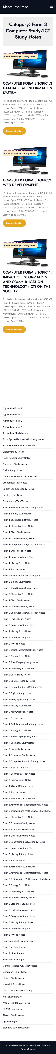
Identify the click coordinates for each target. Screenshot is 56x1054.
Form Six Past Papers (13, 953)
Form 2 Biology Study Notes (17, 581)
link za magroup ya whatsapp (17, 990)
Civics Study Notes (12, 470)
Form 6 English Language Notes (19, 909)
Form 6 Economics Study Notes (19, 903)
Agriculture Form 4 (12, 426)
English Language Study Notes (18, 488)
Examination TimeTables (15, 501)
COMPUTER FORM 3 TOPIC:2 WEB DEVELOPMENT (27, 182)
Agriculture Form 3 (12, 420)
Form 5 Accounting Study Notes (19, 798)
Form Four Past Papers (14, 947)
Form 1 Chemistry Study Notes (18, 525)
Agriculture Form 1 (12, 408)
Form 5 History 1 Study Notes (18, 854)
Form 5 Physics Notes (14, 860)
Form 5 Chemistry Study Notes (18, 816)
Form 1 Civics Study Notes (16, 532)
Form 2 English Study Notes (17, 618)
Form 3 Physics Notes (14, 717)
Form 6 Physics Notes (14, 934)
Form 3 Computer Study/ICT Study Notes (24, 686)
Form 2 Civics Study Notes (16, 600)
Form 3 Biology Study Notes (17, 655)
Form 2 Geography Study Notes (19, 625)
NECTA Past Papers (13, 1008)
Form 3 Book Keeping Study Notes (20, 662)
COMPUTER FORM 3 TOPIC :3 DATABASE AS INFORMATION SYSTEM (27, 88)
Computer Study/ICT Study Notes (20, 476)
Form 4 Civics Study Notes (16, 748)
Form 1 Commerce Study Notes (19, 538)
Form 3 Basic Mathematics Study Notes (23, 649)
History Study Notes (13, 978)
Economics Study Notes (15, 482)
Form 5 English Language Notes (19, 835)
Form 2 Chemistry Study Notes (18, 594)
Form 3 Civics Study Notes (16, 674)
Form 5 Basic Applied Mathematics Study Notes (27, 810)
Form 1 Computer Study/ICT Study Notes (24, 544)
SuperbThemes (28, 1049)
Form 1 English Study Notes (17, 550)
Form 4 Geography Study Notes (19, 773)
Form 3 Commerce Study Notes (19, 680)
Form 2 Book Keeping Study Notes (20, 587)
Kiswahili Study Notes (14, 984)
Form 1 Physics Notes (14, 569)
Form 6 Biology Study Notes (17, 885)
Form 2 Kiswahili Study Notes (18, 637)
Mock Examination (12, 996)
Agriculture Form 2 (12, 414)
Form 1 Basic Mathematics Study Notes (23, 507)
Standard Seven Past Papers (17, 1027)
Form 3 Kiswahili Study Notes (18, 711)
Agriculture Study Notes (15, 433)
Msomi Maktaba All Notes (16, 1002)
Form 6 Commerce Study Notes (19, 897)
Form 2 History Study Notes (17, 631)
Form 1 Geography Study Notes (19, 556)
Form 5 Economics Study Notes (19, 829)
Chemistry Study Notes (15, 464)
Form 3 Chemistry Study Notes (18, 668)
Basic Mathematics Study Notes (19, 445)
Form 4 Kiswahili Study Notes (18, 786)
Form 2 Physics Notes (14, 643)
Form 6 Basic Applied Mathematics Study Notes (27, 878)
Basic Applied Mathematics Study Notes (23, 439)
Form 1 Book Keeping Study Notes (20, 519)
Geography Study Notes (15, 971)
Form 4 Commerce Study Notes (19, 755)
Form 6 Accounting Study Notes (19, 866)
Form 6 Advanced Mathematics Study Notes (25, 872)
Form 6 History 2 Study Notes (18, 922)
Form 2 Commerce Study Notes (19, 606)
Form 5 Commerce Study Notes (19, 823)
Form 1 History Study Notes (17, 563)
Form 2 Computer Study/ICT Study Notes (24, 612)
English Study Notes (13, 494)
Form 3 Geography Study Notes (19, 699)
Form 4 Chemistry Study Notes (18, 742)
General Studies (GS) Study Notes (20, 965)
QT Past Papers (11, 1021)
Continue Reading (14, 131)
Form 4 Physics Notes (14, 792)
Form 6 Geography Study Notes (19, 916)
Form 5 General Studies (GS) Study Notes (24, 841)
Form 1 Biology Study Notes (17, 513)
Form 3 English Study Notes (17, 693)
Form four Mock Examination (18, 940)
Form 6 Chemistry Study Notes (18, 891)
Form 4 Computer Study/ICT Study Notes (24, 761)
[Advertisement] (28, 373)
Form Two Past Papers (14, 959)
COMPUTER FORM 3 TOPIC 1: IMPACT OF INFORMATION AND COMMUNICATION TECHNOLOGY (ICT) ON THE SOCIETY (27, 282)
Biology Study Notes (13, 451)
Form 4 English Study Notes (17, 767)
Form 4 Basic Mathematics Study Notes (23, 724)
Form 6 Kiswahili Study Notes (18, 928)
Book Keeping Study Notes (16, 457)
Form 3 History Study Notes (17, 705)
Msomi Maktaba (16, 6)
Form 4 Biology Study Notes (17, 730)
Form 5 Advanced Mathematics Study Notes (25, 804)
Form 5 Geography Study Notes (19, 847)
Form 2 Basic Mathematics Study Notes (23, 575)
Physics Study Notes (13, 1015)
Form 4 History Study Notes (17, 779)
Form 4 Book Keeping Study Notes (20, 736)
